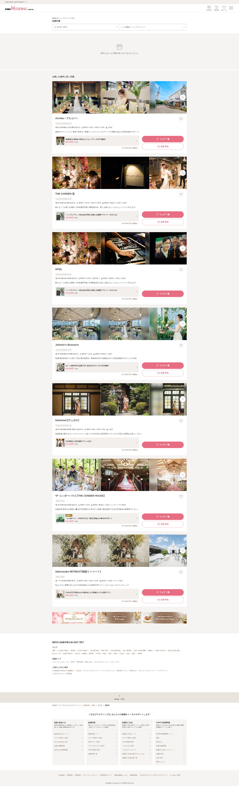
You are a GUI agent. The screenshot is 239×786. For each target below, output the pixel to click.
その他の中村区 (63, 650)
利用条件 (78, 775)
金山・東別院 (127, 650)
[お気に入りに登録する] (181, 118)
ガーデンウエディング (91, 670)
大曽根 (139, 653)
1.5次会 (78, 670)
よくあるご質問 (175, 775)
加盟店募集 (133, 775)
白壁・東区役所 (115, 650)
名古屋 (100, 705)
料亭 (72, 662)
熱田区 (150, 650)
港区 (110, 653)
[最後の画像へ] (183, 97)
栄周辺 (73, 650)
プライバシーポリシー (90, 775)
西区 (133, 653)
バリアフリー (161, 670)
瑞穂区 (84, 653)
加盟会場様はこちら (121, 775)
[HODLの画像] (119, 248)
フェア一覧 (165, 139)
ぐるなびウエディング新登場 (62, 673)
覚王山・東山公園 (173, 650)
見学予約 (165, 146)
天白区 (77, 653)
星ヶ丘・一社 (56, 653)
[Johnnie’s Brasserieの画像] (119, 324)
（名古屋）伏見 (94, 650)
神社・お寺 (88, 662)
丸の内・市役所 (82, 650)
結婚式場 (86, 705)
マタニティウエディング (146, 670)
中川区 (98, 653)
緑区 (104, 653)
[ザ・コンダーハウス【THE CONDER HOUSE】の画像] (119, 475)
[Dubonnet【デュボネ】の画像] (119, 399)
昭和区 (91, 653)
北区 (127, 653)
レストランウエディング (60, 662)
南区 (115, 653)
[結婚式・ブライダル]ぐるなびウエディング (66, 705)
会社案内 (62, 775)
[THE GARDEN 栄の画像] (119, 173)
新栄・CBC (104, 650)
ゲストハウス (114, 662)
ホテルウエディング (101, 662)
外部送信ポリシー (106, 775)
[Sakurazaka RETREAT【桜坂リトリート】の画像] (119, 551)
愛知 (93, 705)
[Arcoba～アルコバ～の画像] (119, 97)
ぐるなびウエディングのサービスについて (153, 775)
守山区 (122, 653)
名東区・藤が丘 (68, 653)
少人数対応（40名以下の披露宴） (62, 670)
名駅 (53, 650)
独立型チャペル (122, 670)
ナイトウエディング (107, 670)
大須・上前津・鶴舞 (140, 650)
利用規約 (70, 775)
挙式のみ (133, 670)
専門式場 (80, 662)
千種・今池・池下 (160, 650)
